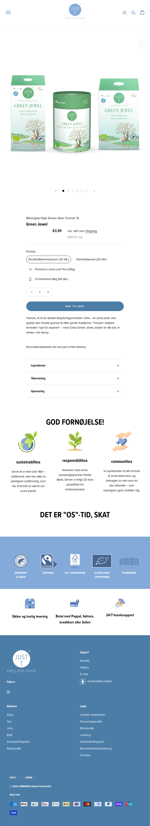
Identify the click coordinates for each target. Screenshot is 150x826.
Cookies (85, 755)
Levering (85, 735)
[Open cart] (142, 12)
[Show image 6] (87, 191)
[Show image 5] (82, 191)
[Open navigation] (8, 12)
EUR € (13, 777)
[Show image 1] (63, 191)
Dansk (28, 777)
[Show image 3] (73, 191)
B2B (9, 735)
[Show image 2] (68, 191)
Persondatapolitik (91, 721)
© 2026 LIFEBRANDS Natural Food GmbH (30, 786)
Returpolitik (14, 748)
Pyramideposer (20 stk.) (91, 259)
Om (9, 721)
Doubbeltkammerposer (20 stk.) (48, 259)
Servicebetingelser (18, 742)
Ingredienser (38, 365)
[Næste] (94, 191)
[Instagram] (8, 691)
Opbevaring (38, 391)
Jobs (10, 728)
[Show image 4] (77, 191)
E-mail (84, 674)
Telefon (84, 667)
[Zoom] (141, 43)
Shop (10, 715)
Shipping (91, 231)
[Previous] (55, 191)
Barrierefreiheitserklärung (96, 748)
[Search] (133, 12)
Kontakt (84, 661)
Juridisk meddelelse (92, 715)
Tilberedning (38, 378)
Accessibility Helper (99, 681)
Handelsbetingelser (92, 742)
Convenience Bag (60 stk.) (51, 279)
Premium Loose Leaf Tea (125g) (55, 269)
